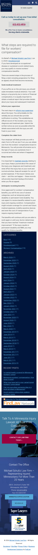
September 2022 (10, 300)
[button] (36, 540)
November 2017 (10, 355)
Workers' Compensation (13, 248)
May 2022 (7, 303)
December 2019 (10, 332)
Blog (5, 240)
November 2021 (10, 309)
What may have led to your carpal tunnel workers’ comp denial (19, 383)
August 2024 (8, 277)
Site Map (14, 546)
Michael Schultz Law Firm (21, 58)
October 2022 (9, 297)
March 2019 (8, 337)
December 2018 (10, 340)
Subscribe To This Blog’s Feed (16, 399)
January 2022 (9, 306)
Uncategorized (14, 61)
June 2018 (8, 346)
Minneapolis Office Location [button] (19, 497)
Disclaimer (6, 546)
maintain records (21, 161)
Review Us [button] (19, 503)
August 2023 (8, 289)
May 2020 (7, 326)
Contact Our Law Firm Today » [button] (19, 439)
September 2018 (10, 343)
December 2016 (10, 363)
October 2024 (9, 275)
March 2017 (8, 360)
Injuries (6, 242)
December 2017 (10, 352)
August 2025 (8, 266)
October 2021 (9, 312)
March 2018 (8, 349)
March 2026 (8, 257)
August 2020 (8, 320)
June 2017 (8, 358)
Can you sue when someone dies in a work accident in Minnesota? (18, 388)
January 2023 (9, 295)
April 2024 (7, 280)
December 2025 (10, 260)
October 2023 (9, 286)
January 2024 (9, 283)
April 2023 (7, 292)
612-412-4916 (19, 24)
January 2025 (9, 272)
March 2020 (8, 329)
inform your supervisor (24, 111)
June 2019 (8, 335)
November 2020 (10, 317)
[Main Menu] (29, 2)
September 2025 (10, 263)
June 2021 (8, 315)
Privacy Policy (22, 546)
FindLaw (28, 549)
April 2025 (7, 269)
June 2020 (8, 323)
